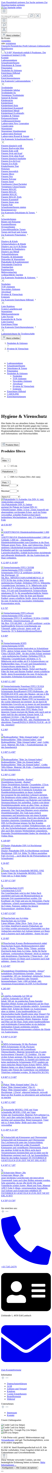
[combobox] (14, 16)
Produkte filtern (12, 445)
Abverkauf (18, 383)
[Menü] (4, 11)
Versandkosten (7, 1440)
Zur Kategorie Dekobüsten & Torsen (18, 212)
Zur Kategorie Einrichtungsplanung (17, 327)
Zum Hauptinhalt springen (13, 2)
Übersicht (6, 46)
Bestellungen (7, 48)
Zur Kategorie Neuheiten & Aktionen (18, 277)
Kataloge (11, 1391)
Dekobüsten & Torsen (17, 368)
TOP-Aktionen (19, 378)
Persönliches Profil (19, 46)
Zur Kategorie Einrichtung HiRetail (17, 300)
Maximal (10, 491)
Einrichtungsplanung (16, 396)
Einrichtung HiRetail (16, 391)
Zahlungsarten (43, 46)
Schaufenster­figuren (16, 366)
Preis (4, 483)
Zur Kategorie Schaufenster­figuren (17, 139)
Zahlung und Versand (17, 1389)
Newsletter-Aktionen (22, 381)
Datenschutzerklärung (17, 1383)
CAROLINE (13, 394)
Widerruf (11, 1399)
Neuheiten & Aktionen (17, 373)
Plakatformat (8, 472)
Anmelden (6, 41)
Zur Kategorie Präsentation (13, 235)
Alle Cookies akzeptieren (26, 1468)
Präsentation (12, 371)
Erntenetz (17, 389)
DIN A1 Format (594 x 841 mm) (25, 477)
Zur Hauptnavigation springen (24, 3)
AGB (9, 1386)
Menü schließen (13, 35)
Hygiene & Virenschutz (23, 386)
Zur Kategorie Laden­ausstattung (16, 81)
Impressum (12, 1412)
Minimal (9, 485)
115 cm (13, 466)
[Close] (2, 1471)
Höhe (4, 461)
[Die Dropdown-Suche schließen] (38, 16)
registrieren (11, 43)
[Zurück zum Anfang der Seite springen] (4, 1456)
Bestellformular (14, 1396)
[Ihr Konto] (4, 30)
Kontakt (5, 57)
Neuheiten (17, 376)
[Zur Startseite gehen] (11, 7)
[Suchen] (31, 16)
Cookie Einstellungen (17, 1394)
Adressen (32, 46)
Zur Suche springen (35, 2)
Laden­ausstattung (15, 363)
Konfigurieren (7, 1468)
